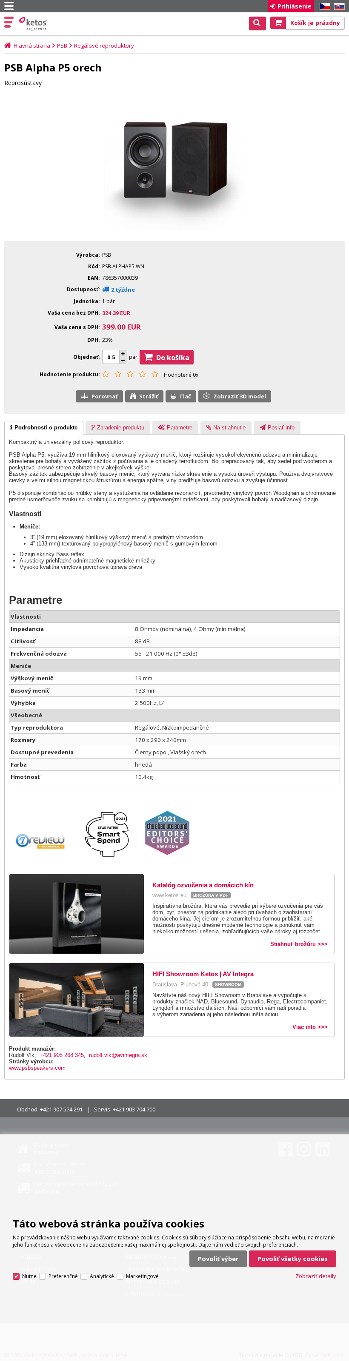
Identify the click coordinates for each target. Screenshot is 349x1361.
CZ (323, 6)
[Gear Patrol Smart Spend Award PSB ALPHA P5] (111, 858)
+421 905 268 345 (62, 1055)
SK (338, 6)
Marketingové (142, 1276)
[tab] (43, 428)
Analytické (102, 1276)
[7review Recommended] (45, 858)
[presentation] (44, 427)
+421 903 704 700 (134, 1109)
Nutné (29, 1276)
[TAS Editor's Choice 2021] (171, 858)
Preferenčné (63, 1276)
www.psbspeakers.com (37, 1068)
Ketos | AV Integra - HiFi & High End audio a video (34, 24)
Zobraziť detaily (315, 1276)
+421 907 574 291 (61, 1109)
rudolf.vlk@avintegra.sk (118, 1055)
